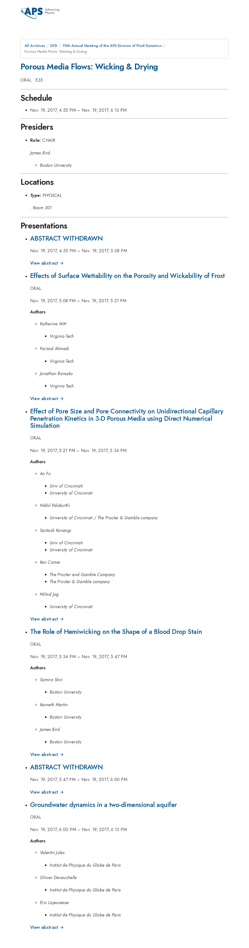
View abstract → (47, 263)
